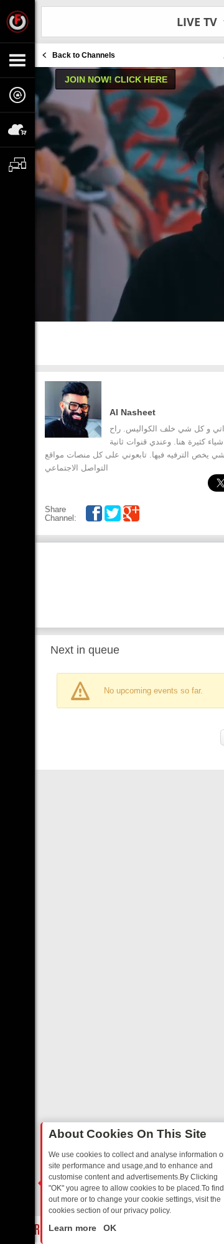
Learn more (74, 1228)
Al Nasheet (133, 412)
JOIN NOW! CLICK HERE (116, 79)
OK (108, 1228)
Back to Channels (83, 55)
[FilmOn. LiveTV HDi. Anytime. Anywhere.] (17, 21)
